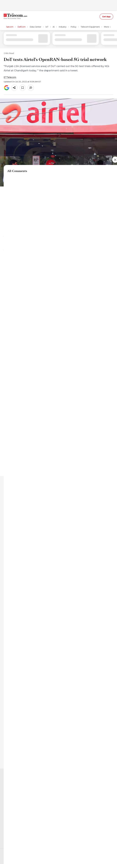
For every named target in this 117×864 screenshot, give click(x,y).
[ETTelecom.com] (16, 16)
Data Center (35, 27)
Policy (73, 27)
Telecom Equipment (90, 27)
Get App (106, 16)
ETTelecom (10, 77)
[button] (14, 88)
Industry (62, 27)
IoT (47, 27)
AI (54, 27)
